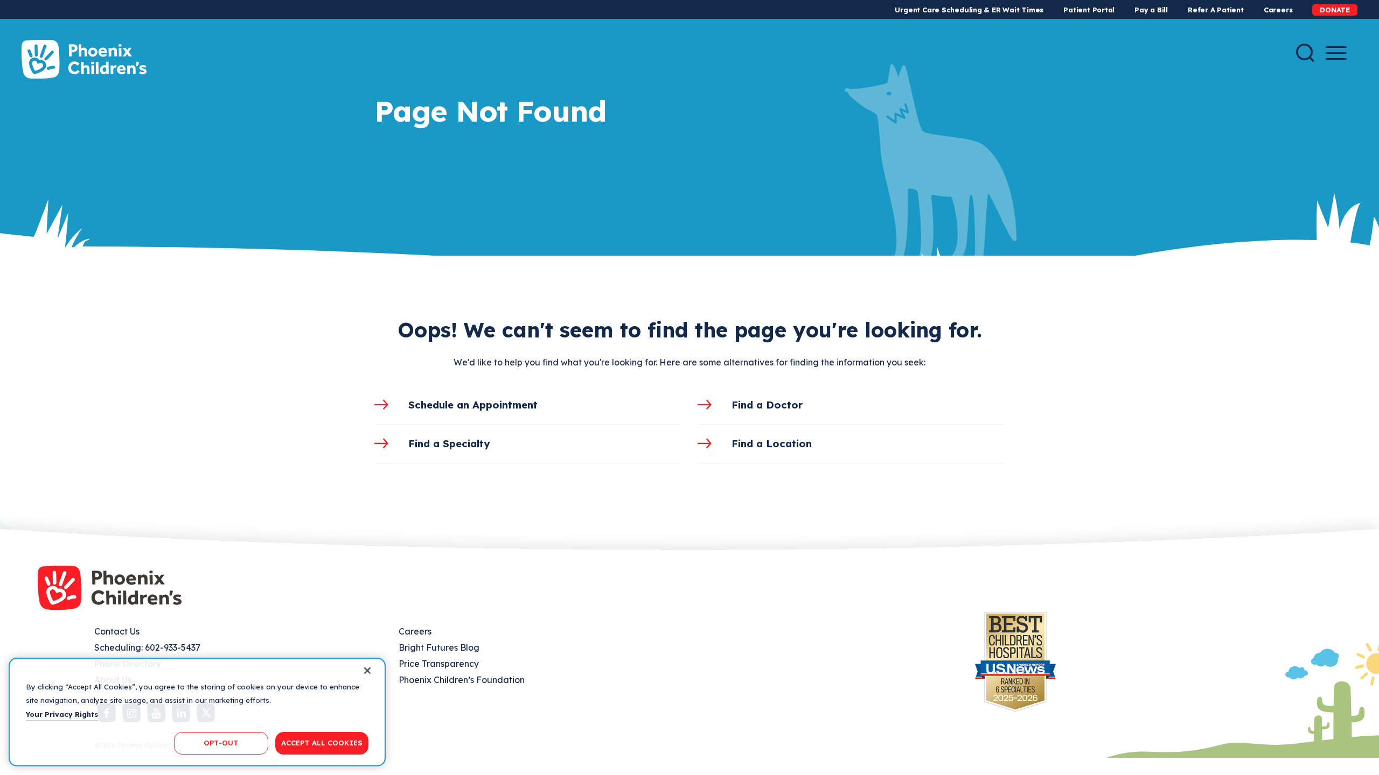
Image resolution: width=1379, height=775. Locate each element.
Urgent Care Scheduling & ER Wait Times (969, 9)
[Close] (367, 670)
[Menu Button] (1336, 53)
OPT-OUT (221, 742)
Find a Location (772, 443)
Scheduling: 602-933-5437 (147, 647)
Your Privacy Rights (62, 714)
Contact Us (117, 631)
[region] (197, 712)
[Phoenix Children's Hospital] (84, 59)
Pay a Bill (1151, 9)
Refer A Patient (1216, 9)
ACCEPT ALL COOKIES (322, 742)
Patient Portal (1089, 9)
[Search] (1305, 52)
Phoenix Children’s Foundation (462, 679)
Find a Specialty (449, 443)
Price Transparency (439, 663)
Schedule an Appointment (473, 404)
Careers (1278, 9)
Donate (1335, 9)
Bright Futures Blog (439, 647)
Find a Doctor (767, 404)
